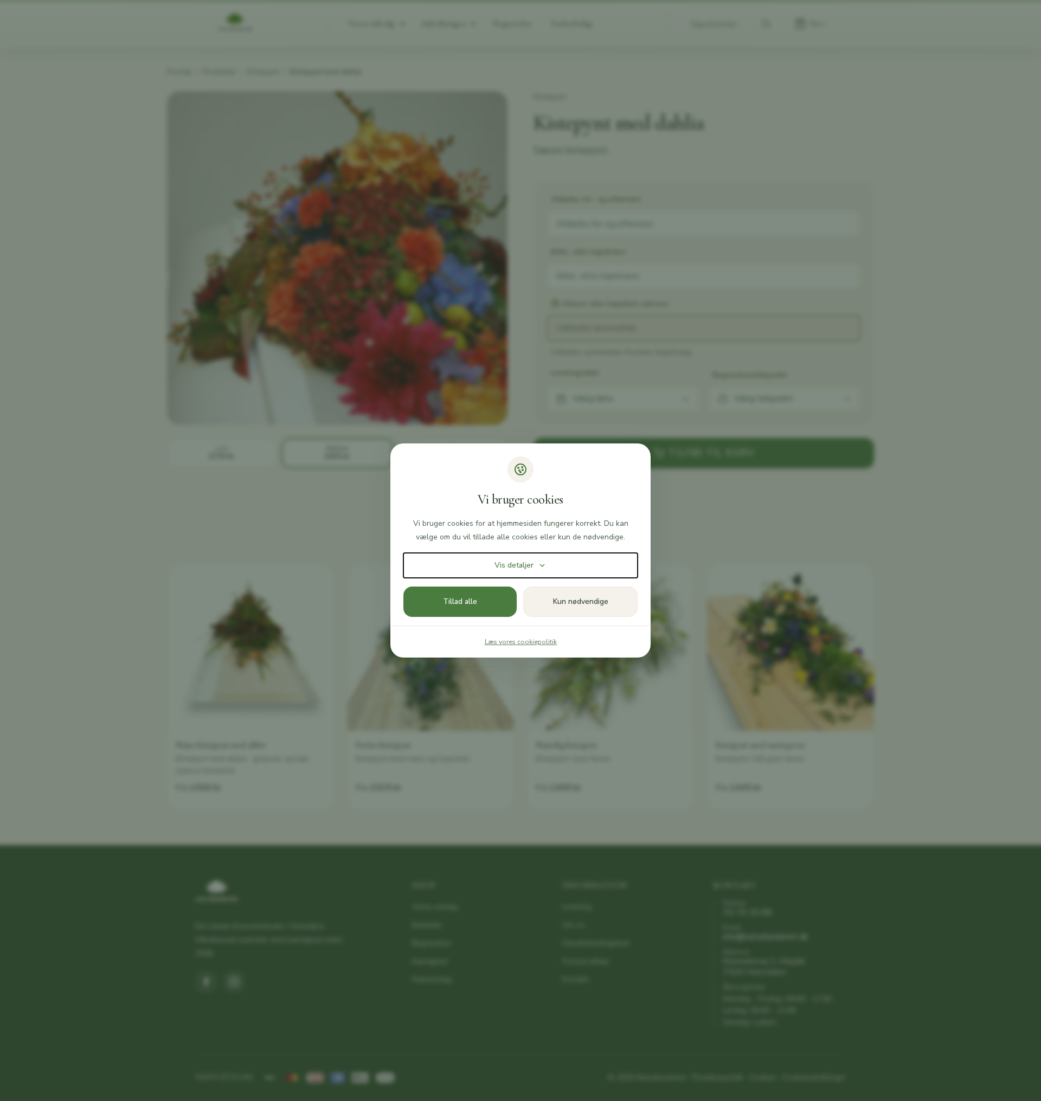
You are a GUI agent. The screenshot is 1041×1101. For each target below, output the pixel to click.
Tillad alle (460, 601)
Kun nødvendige (580, 601)
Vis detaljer (514, 565)
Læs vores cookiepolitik (521, 642)
